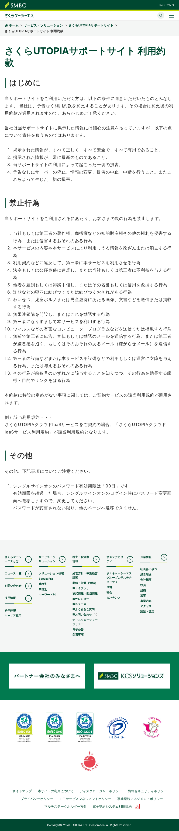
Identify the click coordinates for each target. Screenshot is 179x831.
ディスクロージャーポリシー (100, 791)
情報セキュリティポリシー (147, 791)
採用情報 (10, 598)
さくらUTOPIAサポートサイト (91, 25)
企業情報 (145, 557)
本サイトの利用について (56, 791)
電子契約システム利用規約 (112, 806)
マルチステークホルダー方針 (65, 806)
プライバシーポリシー (37, 799)
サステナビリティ (115, 559)
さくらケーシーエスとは (13, 559)
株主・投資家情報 (80, 559)
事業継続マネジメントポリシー (140, 799)
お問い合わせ (13, 585)
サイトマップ (22, 791)
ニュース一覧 (13, 573)
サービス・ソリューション (43, 25)
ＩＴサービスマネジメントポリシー (85, 799)
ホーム (14, 25)
